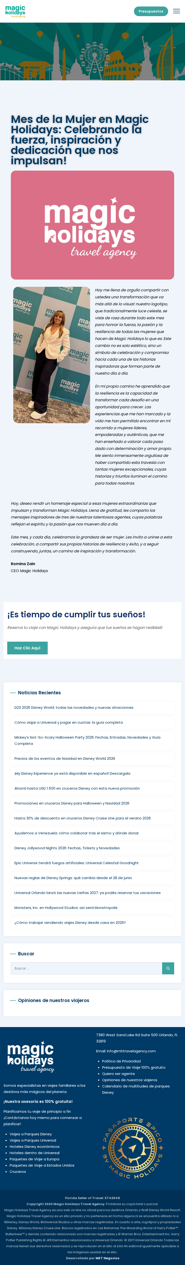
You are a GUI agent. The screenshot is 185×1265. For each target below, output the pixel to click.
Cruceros (18, 1171)
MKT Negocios (107, 1258)
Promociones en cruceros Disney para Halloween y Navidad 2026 (71, 803)
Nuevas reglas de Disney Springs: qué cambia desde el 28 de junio (73, 877)
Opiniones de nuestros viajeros (129, 1079)
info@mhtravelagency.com (131, 1051)
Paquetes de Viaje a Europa (34, 1159)
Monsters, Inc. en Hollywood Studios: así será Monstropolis (66, 907)
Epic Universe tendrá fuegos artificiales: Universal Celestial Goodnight (76, 862)
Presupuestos (151, 11)
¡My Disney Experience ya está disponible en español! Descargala (72, 773)
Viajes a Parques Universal (33, 1140)
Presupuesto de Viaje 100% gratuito (133, 1067)
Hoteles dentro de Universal (34, 1152)
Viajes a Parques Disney (31, 1134)
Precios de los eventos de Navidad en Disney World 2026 (64, 758)
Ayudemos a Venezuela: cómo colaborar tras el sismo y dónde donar (76, 833)
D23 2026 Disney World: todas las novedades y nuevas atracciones (73, 707)
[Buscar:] (92, 968)
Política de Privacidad (121, 1061)
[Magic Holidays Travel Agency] (15, 11)
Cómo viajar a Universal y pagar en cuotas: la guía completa (68, 722)
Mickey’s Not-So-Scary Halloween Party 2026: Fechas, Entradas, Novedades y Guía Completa (87, 740)
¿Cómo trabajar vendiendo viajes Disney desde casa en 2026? (70, 922)
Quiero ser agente (118, 1073)
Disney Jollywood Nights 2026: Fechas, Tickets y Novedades (67, 847)
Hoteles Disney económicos (34, 1146)
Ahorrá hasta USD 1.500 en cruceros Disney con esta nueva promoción (77, 788)
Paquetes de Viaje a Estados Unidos (42, 1165)
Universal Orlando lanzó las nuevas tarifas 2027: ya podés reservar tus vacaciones (87, 892)
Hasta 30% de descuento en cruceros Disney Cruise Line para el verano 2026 (82, 818)
